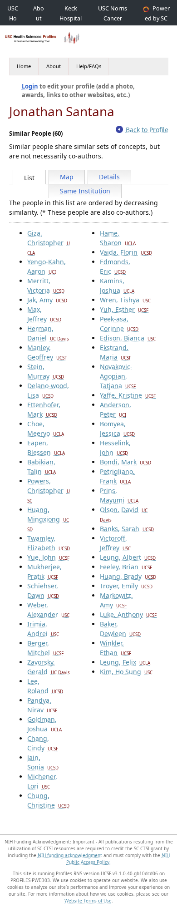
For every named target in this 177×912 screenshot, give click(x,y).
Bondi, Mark (125, 462)
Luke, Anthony (128, 614)
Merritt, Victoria (45, 285)
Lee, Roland (45, 686)
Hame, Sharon (118, 238)
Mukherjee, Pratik (44, 571)
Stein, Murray (45, 371)
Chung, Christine (48, 800)
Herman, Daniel (48, 333)
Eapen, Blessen (46, 448)
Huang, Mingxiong (48, 518)
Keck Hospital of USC (70, 18)
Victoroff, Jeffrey (115, 543)
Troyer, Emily (126, 586)
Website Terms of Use (88, 900)
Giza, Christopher (48, 242)
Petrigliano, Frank (117, 476)
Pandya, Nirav (42, 705)
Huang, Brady (128, 576)
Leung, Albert (128, 557)
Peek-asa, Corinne (119, 324)
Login (30, 86)
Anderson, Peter (115, 409)
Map (67, 177)
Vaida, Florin (126, 252)
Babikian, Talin (41, 467)
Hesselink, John (115, 448)
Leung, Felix (125, 662)
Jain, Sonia (43, 762)
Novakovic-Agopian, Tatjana (118, 376)
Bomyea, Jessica (117, 428)
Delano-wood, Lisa (48, 390)
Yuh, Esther (124, 309)
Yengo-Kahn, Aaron (46, 266)
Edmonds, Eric (115, 266)
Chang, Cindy (42, 743)
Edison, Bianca (128, 338)
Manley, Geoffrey (47, 352)
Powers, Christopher (48, 490)
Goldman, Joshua (44, 724)
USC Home (12, 18)
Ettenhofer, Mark (43, 409)
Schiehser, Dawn (43, 591)
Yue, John (48, 557)
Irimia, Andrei (43, 629)
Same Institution (85, 191)
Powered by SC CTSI (157, 18)
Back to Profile (147, 129)
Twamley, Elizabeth (48, 543)
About (53, 66)
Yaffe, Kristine (128, 395)
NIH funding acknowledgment (70, 855)
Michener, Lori (42, 781)
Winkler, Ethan (115, 648)
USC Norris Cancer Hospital (112, 18)
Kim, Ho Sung (126, 671)
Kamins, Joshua (117, 285)
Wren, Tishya (125, 300)
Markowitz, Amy (116, 600)
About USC (38, 18)
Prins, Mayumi (119, 495)
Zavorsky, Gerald (48, 667)
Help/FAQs (88, 66)
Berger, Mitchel (45, 648)
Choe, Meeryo (45, 428)
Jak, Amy (47, 300)
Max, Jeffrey (44, 314)
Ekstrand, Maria (115, 352)
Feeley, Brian (126, 566)
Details (109, 177)
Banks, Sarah (127, 528)
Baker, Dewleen (120, 629)
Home (24, 66)
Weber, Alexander (48, 610)
